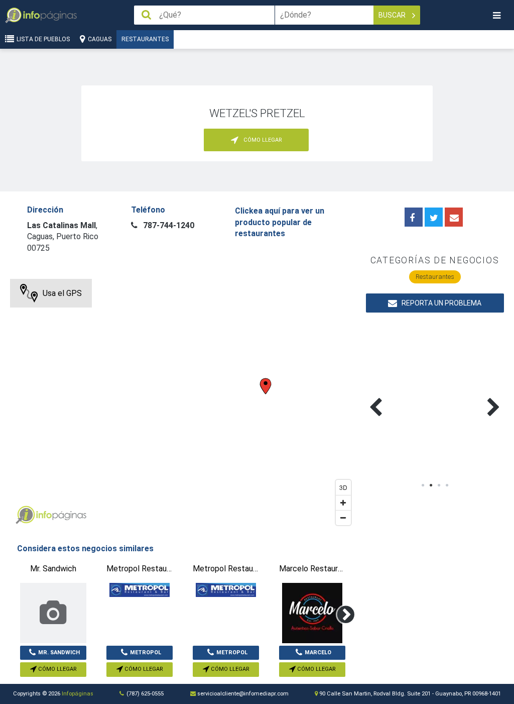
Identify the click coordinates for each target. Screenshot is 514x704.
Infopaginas (25, 515)
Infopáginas (77, 693)
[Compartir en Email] (454, 217)
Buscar (392, 15)
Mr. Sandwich (59, 652)
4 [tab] (446, 485)
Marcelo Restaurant (312, 654)
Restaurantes (145, 39)
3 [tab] (438, 485)
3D (343, 487)
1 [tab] (422, 485)
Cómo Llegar (57, 669)
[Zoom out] (343, 517)
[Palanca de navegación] (496, 15)
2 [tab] (430, 485)
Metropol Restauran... (141, 654)
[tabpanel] (400, 395)
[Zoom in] (343, 502)
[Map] (182, 404)
